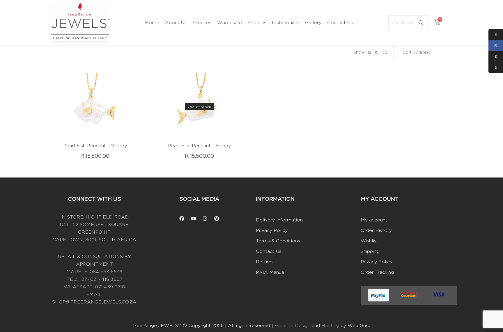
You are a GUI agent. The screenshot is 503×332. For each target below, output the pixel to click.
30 (384, 52)
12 (369, 52)
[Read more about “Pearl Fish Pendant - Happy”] (190, 114)
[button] (86, 114)
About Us (176, 22)
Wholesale (229, 22)
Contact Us (340, 22)
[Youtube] (193, 218)
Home (152, 22)
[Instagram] (205, 218)
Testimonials (285, 22)
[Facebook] (181, 218)
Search (421, 23)
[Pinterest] (216, 218)
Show (359, 52)
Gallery (313, 22)
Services (201, 22)
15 (376, 52)
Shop (253, 22)
